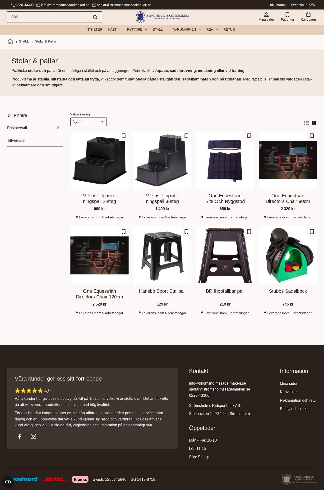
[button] (287, 17)
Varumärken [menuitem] (184, 29)
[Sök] (95, 17)
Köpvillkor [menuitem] (288, 392)
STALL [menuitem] (158, 29)
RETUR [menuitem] (229, 29)
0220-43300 (24, 5)
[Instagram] (33, 436)
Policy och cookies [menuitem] (295, 409)
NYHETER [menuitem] (94, 29)
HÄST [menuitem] (112, 29)
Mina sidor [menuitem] (288, 384)
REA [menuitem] (209, 29)
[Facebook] (20, 436)
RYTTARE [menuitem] (134, 29)
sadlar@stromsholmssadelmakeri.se (124, 5)
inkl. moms (277, 5)
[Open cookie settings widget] (8, 482)
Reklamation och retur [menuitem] (298, 400)
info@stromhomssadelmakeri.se (65, 5)
